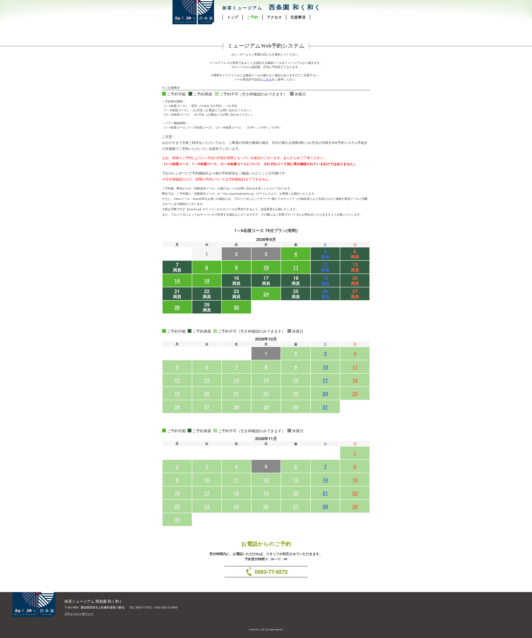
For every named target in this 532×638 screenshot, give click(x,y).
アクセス (274, 17)
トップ (232, 17)
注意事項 (298, 17)
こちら (267, 79)
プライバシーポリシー (79, 613)
